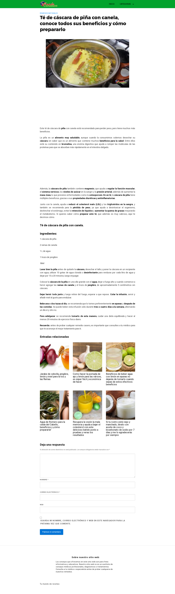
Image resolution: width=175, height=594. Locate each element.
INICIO (112, 4)
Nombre (44, 480)
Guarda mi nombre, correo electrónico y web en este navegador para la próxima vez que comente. (82, 522)
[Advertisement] (87, 108)
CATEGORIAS (125, 4)
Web (41, 505)
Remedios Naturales (49, 13)
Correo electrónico (50, 492)
